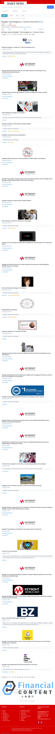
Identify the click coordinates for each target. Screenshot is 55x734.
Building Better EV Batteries (9, 309)
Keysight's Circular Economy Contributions (13, 135)
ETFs (17, 15)
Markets (4, 15)
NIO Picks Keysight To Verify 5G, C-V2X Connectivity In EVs (19, 47)
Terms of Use (40, 728)
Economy (12, 142)
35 (22, 34)
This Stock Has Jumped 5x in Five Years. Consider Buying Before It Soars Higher (24, 464)
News (8, 18)
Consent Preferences (6, 733)
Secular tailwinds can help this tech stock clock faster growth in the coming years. (23, 468)
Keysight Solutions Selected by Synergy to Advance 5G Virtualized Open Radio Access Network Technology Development (25, 421)
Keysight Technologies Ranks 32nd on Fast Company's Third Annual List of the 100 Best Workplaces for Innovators (26, 642)
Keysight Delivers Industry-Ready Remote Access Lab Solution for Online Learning (24, 92)
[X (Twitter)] (22, 696)
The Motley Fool (5, 471)
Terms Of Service (40, 692)
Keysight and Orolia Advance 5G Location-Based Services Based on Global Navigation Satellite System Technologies (25, 265)
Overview (4, 18)
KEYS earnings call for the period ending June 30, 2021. (16, 669)
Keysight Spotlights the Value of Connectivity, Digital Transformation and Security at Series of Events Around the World (27, 597)
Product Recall (13, 228)
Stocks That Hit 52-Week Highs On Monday (14, 618)
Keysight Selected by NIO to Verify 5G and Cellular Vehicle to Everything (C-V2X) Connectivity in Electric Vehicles (24, 71)
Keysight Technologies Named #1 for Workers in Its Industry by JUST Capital (23, 396)
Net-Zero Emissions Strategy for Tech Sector (14, 288)
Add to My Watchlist (27, 27)
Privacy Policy (31, 692)
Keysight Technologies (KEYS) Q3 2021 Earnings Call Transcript (20, 664)
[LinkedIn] (29, 696)
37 (27, 34)
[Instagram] (32, 696)
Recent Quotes (5, 11)
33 (17, 34)
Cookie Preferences (28, 729)
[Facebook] (25, 696)
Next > (33, 34)
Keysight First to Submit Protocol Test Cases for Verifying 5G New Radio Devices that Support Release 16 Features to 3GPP (25, 442)
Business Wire (5, 98)
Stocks (11, 15)
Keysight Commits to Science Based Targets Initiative (16, 124)
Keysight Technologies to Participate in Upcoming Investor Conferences (21, 529)
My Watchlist (15, 11)
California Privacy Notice (20, 729)
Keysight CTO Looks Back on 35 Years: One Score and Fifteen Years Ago (21, 485)
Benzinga (4, 56)
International (18, 18)
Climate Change (13, 131)
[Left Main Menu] (2, 2)
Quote (9, 29)
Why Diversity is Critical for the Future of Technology (16, 221)
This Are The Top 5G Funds (10, 551)
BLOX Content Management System (21, 730)
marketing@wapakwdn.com (44, 719)
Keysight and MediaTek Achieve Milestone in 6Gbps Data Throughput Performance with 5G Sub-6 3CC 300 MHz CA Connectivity (27, 375)
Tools (23, 15)
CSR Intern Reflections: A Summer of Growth (14, 331)
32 (15, 34)
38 (29, 34)
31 (12, 34)
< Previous (4, 34)
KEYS (40, 22)
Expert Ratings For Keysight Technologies (14, 112)
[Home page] (15, 3)
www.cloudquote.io (37, 689)
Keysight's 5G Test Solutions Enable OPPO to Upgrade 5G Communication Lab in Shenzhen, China (27, 243)
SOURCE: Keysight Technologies (11, 128)
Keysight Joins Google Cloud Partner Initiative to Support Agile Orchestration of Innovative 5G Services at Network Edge (27, 575)
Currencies (12, 18)
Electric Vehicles (12, 56)
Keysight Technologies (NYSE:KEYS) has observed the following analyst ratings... (22, 117)
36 (25, 34)
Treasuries (23, 18)
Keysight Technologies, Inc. (8, 76)
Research (41, 29)
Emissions (17, 131)
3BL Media (5, 131)
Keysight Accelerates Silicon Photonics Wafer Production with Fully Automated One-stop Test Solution (26, 353)
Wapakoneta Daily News (21, 728)
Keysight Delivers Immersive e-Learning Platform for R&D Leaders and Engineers (24, 158)
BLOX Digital (30, 730)
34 (20, 34)
